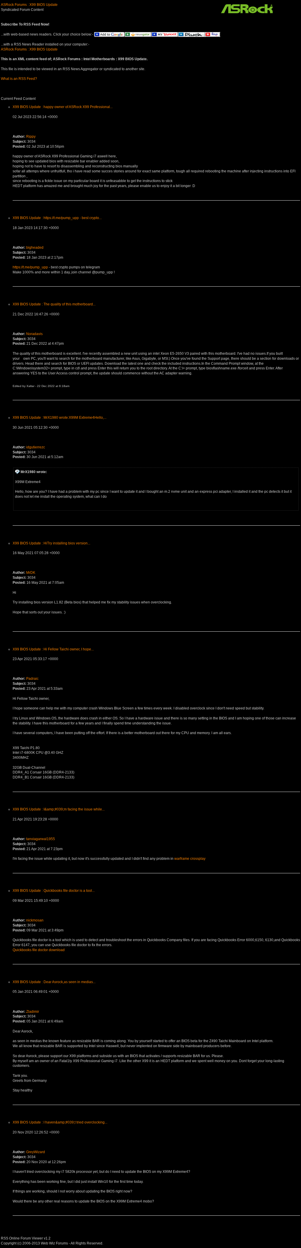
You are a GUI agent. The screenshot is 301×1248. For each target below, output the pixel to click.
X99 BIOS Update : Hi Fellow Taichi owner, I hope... (53, 649)
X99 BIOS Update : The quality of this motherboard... (54, 304)
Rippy (31, 136)
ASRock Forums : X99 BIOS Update (29, 5)
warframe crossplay (189, 859)
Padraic (32, 679)
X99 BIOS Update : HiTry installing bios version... (51, 543)
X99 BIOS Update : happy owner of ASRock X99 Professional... (63, 107)
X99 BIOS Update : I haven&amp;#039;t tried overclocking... (60, 1122)
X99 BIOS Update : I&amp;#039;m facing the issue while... (59, 809)
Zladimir (32, 1012)
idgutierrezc (35, 447)
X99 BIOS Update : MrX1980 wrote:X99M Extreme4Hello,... (59, 418)
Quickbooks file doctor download (39, 950)
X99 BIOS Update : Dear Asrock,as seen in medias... (54, 982)
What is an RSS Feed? (19, 79)
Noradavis (34, 334)
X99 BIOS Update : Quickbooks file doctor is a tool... (54, 891)
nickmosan (35, 920)
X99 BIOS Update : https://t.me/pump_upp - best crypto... (57, 218)
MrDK (30, 573)
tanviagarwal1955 (40, 839)
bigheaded (35, 247)
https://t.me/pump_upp (30, 267)
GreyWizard (35, 1152)
